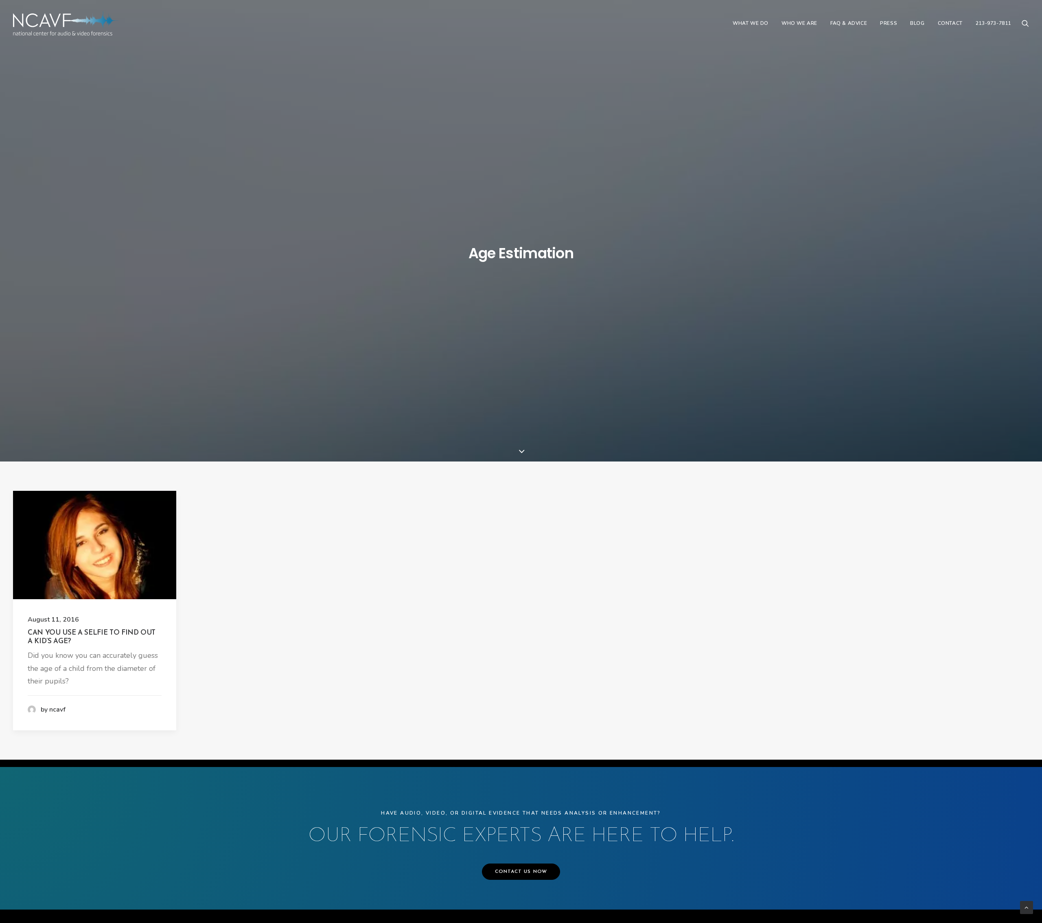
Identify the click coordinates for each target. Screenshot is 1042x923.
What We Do (750, 23)
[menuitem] (750, 23)
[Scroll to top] (1026, 907)
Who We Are (799, 23)
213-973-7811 (993, 23)
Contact (950, 23)
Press (888, 23)
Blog (917, 23)
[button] (1025, 23)
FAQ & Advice (848, 23)
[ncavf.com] (65, 23)
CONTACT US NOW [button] (521, 871)
